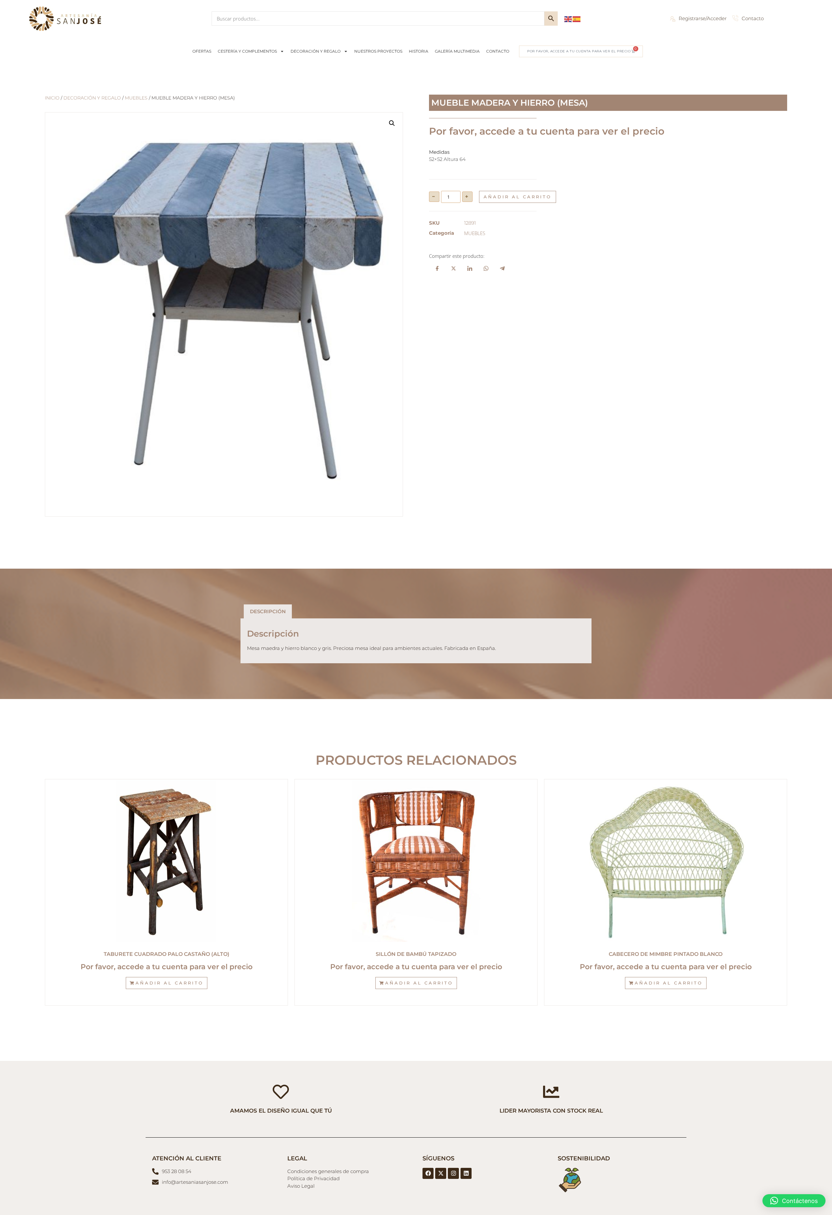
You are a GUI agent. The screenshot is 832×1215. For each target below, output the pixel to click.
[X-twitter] (440, 1173)
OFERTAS (201, 51)
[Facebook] (428, 1173)
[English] (568, 18)
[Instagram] (453, 1173)
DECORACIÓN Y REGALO (316, 51)
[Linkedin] (466, 1173)
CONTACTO (497, 51)
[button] (392, 123)
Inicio (52, 97)
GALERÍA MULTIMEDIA (457, 51)
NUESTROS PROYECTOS (378, 51)
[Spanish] (577, 18)
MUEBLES (136, 97)
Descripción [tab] (268, 611)
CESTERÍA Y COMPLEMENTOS (247, 51)
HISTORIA (418, 51)
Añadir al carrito (518, 196)
